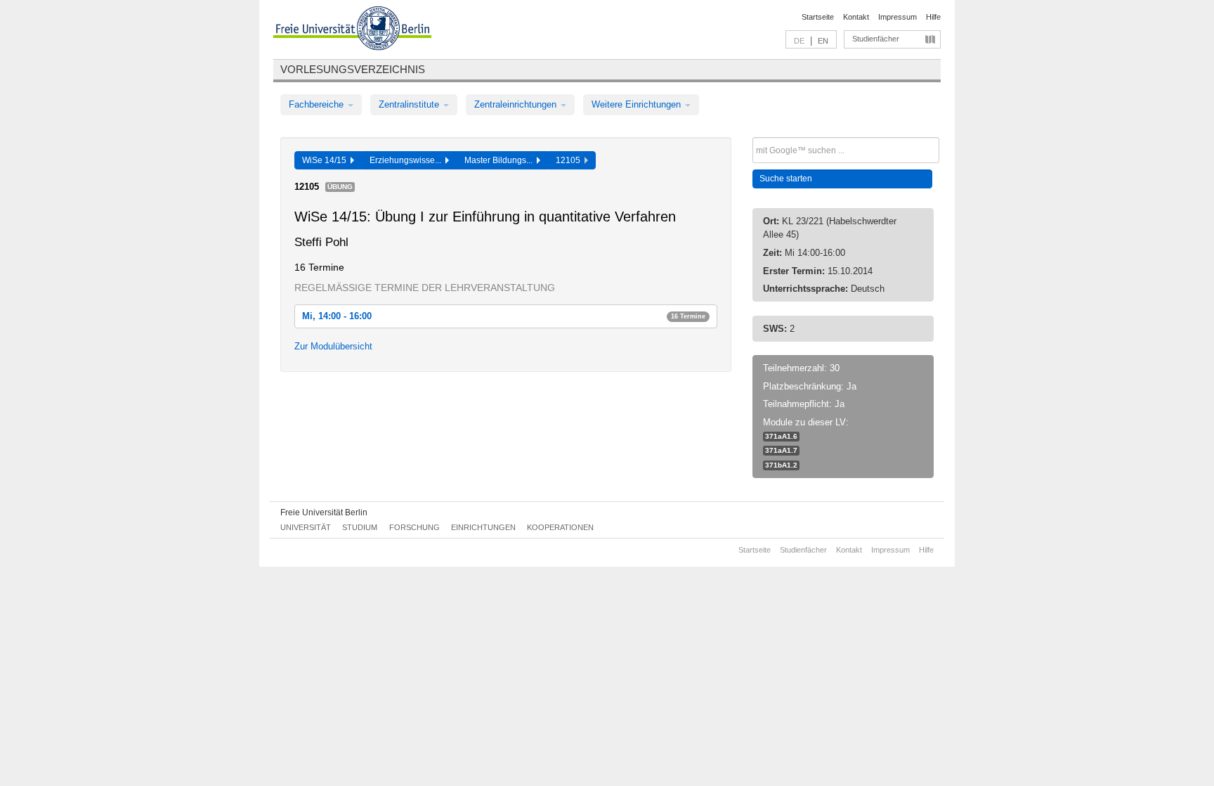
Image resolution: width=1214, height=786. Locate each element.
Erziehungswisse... (407, 160)
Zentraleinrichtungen (516, 104)
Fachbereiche (317, 104)
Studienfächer (875, 38)
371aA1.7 (781, 450)
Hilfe (933, 17)
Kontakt (856, 17)
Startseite (818, 17)
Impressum (897, 17)
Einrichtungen (483, 527)
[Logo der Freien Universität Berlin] (352, 30)
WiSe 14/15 (326, 160)
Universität (305, 527)
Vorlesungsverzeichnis (352, 69)
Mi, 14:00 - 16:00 (503, 316)
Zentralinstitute (410, 104)
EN (823, 41)
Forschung (414, 527)
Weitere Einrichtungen (638, 104)
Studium (359, 527)
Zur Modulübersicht (333, 346)
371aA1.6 (781, 436)
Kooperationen (560, 527)
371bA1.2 (781, 465)
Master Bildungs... (500, 160)
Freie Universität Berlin (323, 512)
